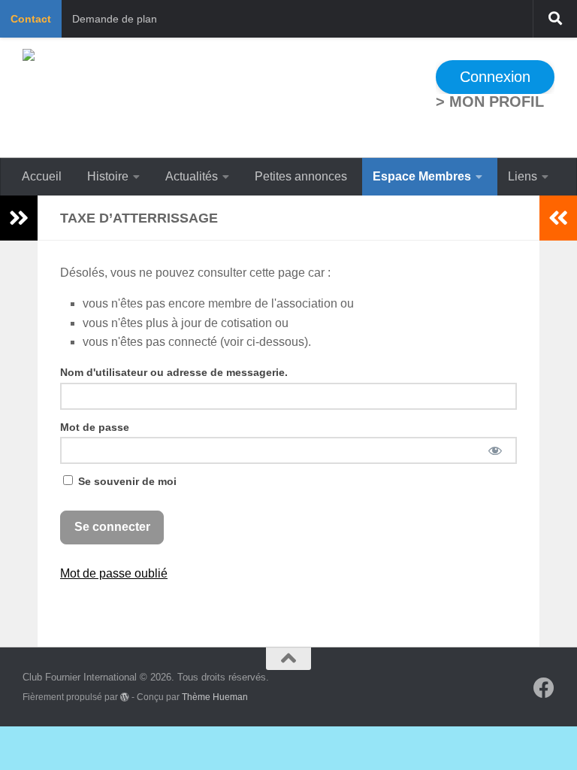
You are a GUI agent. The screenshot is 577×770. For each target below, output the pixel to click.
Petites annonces (301, 176)
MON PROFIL (496, 101)
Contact (31, 19)
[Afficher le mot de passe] (495, 450)
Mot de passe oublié (114, 573)
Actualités (191, 176)
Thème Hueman (215, 697)
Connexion (495, 77)
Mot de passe (94, 427)
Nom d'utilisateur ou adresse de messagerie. (174, 372)
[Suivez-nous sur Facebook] (543, 688)
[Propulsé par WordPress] (124, 697)
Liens (522, 176)
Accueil (42, 176)
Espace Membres (422, 176)
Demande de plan (114, 19)
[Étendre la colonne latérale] (19, 218)
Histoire (107, 176)
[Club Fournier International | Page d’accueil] (172, 98)
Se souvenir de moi (126, 481)
